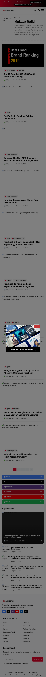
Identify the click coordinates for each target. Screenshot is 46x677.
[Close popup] (37, 326)
